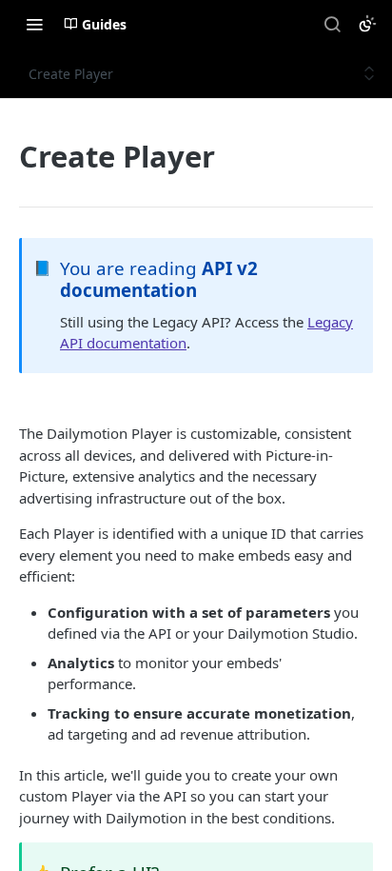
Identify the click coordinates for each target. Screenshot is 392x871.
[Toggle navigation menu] (34, 24)
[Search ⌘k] (332, 24)
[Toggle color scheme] (367, 24)
